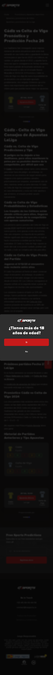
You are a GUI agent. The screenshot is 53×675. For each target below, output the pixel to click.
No (26, 351)
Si (26, 342)
